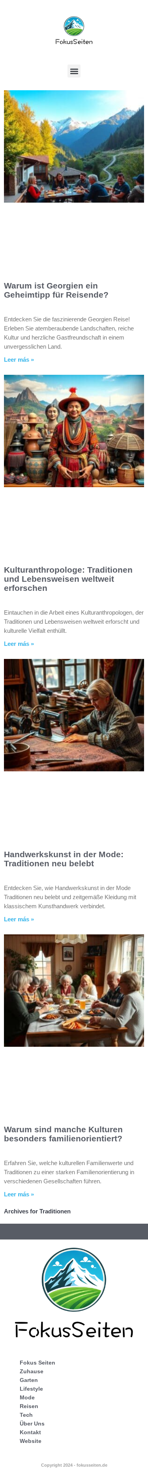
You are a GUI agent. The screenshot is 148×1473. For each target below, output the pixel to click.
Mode (27, 1397)
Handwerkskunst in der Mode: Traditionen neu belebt (64, 859)
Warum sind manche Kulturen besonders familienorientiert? (63, 1134)
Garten (29, 1380)
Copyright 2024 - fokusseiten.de (74, 1465)
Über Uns (32, 1423)
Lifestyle (31, 1389)
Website (30, 1441)
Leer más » (19, 359)
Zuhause (31, 1371)
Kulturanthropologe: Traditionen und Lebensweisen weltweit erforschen (68, 578)
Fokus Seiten (37, 1362)
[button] (74, 71)
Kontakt (30, 1432)
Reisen (29, 1406)
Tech (26, 1415)
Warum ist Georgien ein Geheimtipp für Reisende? (56, 290)
